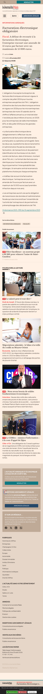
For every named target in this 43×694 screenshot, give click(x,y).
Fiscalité (26, 224)
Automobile (6, 556)
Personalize (32, 692)
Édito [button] (14, 16)
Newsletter (29, 2)
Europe (4, 553)
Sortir (4, 565)
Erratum (5, 614)
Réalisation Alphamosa (9, 668)
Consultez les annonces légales (12, 626)
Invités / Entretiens (8, 562)
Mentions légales (8, 608)
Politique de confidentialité (11, 611)
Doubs (4, 590)
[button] (4, 16)
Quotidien (5, 575)
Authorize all (12, 692)
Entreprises (6, 544)
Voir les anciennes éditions (11, 657)
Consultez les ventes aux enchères (13, 638)
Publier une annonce (9, 629)
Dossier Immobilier (8, 559)
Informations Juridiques (13, 23)
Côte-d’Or (6, 587)
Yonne (4, 596)
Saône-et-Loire (7, 593)
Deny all (23, 692)
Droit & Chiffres (7, 578)
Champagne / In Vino (9, 547)
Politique (5, 568)
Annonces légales (21, 506)
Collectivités (6, 550)
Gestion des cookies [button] (9, 617)
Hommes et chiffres (9, 541)
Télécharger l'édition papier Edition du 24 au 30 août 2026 (12, 652)
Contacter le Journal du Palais (12, 605)
